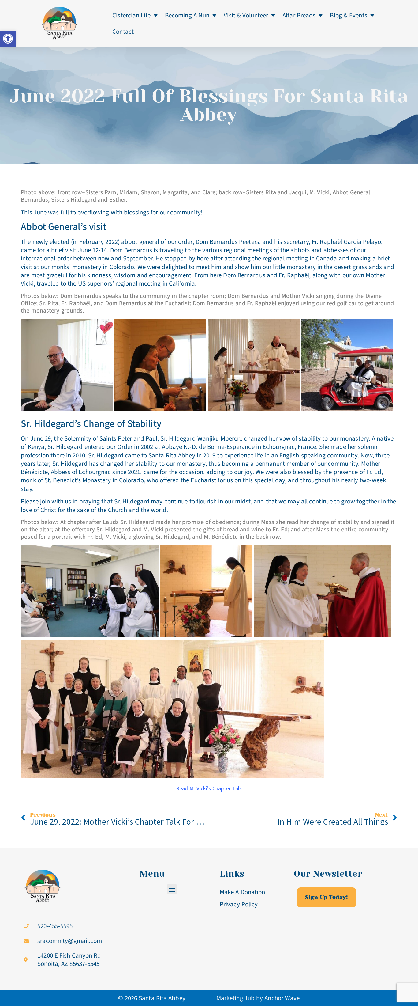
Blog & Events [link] (348, 15)
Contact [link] (123, 31)
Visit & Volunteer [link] (246, 15)
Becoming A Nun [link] (187, 15)
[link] (8, 39)
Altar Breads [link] (298, 15)
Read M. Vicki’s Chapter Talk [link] (209, 788)
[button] (172, 889)
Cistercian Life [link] (131, 15)
